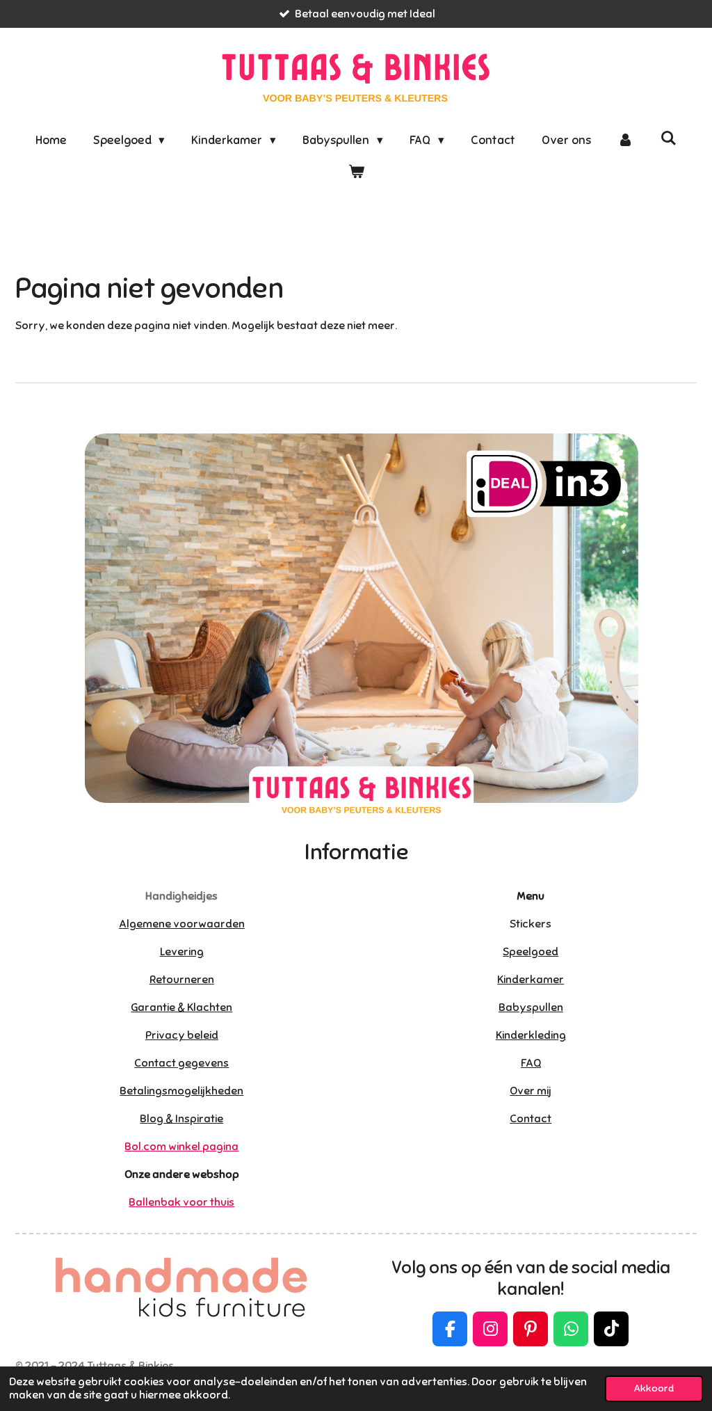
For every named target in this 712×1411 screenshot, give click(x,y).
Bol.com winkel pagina (181, 1147)
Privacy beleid (181, 1035)
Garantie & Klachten (181, 1007)
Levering (182, 952)
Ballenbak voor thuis (181, 1202)
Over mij (530, 1091)
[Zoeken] (669, 139)
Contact (530, 1119)
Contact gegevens (181, 1063)
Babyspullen (531, 1007)
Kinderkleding (531, 1035)
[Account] (626, 140)
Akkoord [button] (654, 1388)
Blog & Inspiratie (181, 1119)
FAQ (531, 1063)
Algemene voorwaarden (182, 924)
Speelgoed (530, 952)
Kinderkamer (530, 980)
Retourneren (181, 980)
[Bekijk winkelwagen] (356, 172)
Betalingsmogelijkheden (181, 1091)
